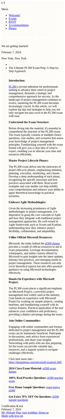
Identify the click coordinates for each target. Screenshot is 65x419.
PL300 (13, 86)
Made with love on (12, 415)
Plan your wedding (27, 412)
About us (43, 412)
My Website (8, 412)
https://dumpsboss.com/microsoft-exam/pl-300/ (35, 362)
